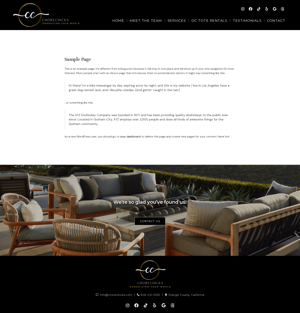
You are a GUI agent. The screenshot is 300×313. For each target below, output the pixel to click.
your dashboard (130, 136)
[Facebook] (250, 9)
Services (177, 20)
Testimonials (247, 20)
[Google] (274, 9)
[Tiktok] (258, 9)
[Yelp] (266, 9)
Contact (276, 20)
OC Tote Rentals (209, 20)
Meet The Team (146, 20)
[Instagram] (242, 9)
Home (118, 20)
